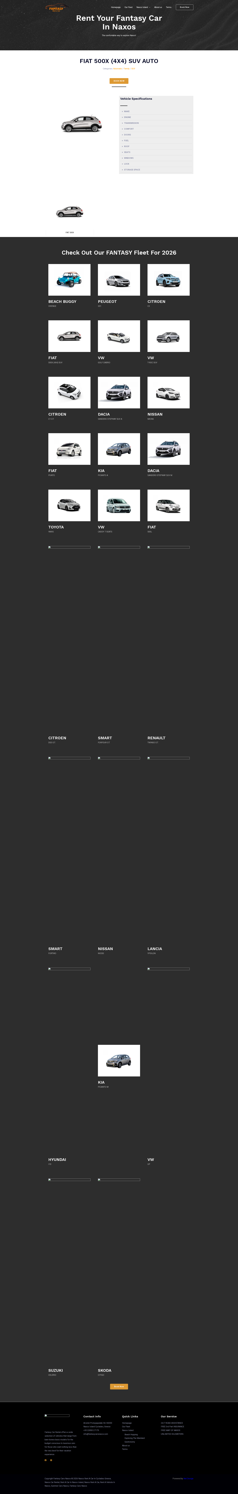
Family (127, 68)
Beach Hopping (131, 1434)
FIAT (52, 357)
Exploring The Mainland (135, 1438)
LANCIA (155, 948)
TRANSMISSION (131, 123)
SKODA (104, 1370)
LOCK (126, 164)
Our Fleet (129, 7)
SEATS (127, 152)
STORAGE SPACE (132, 170)
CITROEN (156, 301)
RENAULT (156, 738)
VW (101, 357)
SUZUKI (55, 1370)
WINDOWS (129, 158)
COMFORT (129, 129)
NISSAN (155, 414)
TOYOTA (56, 527)
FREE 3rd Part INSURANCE (172, 1426)
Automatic (117, 68)
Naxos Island (142, 7)
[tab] (156, 111)
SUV (133, 68)
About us (158, 7)
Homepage (116, 7)
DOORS (127, 135)
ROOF (126, 146)
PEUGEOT (107, 301)
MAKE (127, 111)
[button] (119, 81)
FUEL (126, 140)
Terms (168, 7)
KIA (101, 470)
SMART (105, 738)
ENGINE (127, 117)
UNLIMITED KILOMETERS (172, 1434)
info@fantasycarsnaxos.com (95, 1434)
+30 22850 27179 (91, 1430)
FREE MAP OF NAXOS (170, 1430)
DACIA (104, 414)
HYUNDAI (57, 1159)
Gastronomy (130, 1442)
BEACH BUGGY (62, 301)
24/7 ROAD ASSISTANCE (172, 1423)
